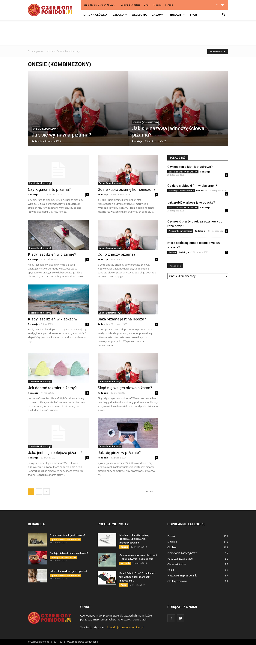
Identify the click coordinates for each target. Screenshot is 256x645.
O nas (146, 4)
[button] (223, 14)
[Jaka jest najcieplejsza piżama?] (58, 433)
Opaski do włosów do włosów (182, 171)
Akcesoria (139, 14)
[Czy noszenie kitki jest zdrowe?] (37, 539)
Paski (170, 570)
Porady (124, 585)
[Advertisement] (128, 32)
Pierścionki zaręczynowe (180, 231)
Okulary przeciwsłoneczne (181, 190)
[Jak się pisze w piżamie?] (128, 433)
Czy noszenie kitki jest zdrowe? (190, 167)
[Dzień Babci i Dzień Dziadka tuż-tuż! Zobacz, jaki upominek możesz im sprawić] (107, 578)
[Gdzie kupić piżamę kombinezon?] (128, 170)
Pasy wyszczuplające (180, 558)
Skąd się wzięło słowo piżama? (125, 388)
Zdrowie (175, 14)
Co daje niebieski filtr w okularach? (192, 185)
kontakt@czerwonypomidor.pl (125, 627)
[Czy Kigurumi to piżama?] (58, 170)
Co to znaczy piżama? (116, 254)
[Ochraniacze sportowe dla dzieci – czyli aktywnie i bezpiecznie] (107, 560)
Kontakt (169, 4)
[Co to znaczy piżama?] (128, 235)
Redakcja (37, 141)
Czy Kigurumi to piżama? (49, 189)
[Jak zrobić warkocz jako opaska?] (37, 575)
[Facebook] (217, 5)
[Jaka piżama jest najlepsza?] (128, 299)
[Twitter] (222, 5)
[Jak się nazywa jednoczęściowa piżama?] (178, 114)
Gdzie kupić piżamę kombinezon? (126, 189)
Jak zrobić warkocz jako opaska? (191, 202)
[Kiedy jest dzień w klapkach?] (58, 299)
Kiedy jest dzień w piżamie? (52, 254)
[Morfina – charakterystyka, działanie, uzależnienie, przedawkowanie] (107, 539)
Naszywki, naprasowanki (182, 575)
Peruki (171, 536)
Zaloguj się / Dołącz (130, 4)
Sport (194, 14)
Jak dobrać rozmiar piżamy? (52, 388)
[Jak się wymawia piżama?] (78, 114)
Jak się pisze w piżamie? (119, 452)
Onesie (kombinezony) (45, 129)
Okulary (172, 252)
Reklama (157, 4)
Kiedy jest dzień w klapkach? (53, 319)
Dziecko (118, 14)
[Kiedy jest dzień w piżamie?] (58, 235)
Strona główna (95, 14)
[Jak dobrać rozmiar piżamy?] (58, 368)
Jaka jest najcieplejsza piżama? (55, 452)
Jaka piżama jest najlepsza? (122, 319)
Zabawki (158, 14)
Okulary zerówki (177, 581)
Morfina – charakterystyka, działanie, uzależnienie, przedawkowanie (134, 539)
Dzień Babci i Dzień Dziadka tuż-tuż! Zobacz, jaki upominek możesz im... (137, 577)
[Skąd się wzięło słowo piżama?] (128, 368)
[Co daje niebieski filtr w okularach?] (37, 557)
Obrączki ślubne (176, 564)
